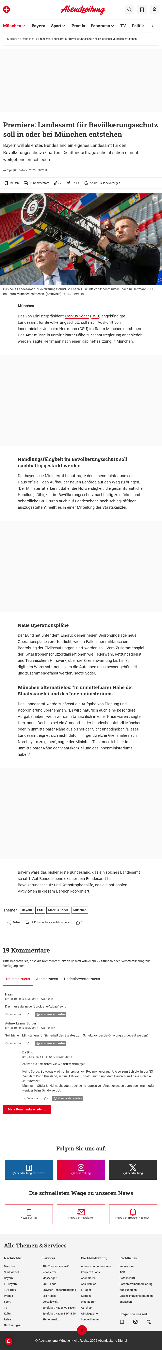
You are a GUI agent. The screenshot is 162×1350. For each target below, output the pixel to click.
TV (123, 25)
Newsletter (49, 1272)
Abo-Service (88, 1284)
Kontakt (86, 1295)
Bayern (38, 25)
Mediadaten (88, 1301)
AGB (122, 1272)
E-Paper (86, 1289)
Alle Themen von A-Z (55, 1266)
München (12, 25)
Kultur (8, 1313)
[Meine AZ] (154, 9)
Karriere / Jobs (90, 1272)
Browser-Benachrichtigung (59, 1289)
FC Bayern (10, 1284)
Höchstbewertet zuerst (82, 979)
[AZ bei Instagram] (135, 1321)
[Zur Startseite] (82, 14)
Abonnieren (88, 1278)
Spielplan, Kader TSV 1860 (59, 1313)
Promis (78, 25)
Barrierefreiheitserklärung (136, 1284)
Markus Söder (77, 316)
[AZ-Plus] (6, 9)
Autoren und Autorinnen (96, 1266)
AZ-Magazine (89, 1313)
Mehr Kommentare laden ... (27, 1109)
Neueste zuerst (18, 979)
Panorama (100, 25)
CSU (95, 316)
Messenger (49, 1278)
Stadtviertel (11, 1272)
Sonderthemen (90, 1319)
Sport (56, 25)
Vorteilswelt (50, 1301)
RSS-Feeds (49, 1284)
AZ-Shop (86, 1307)
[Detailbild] (155, 198)
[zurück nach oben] (82, 1332)
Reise (7, 1319)
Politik (138, 25)
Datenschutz (127, 1278)
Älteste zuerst (47, 979)
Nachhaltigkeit (13, 1325)
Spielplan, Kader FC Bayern (59, 1307)
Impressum (127, 1266)
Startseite (13, 38)
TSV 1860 (10, 1289)
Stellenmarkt (50, 1319)
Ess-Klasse (49, 1295)
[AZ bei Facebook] (122, 1321)
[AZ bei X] (148, 1321)
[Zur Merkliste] (142, 9)
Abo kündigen (128, 1289)
